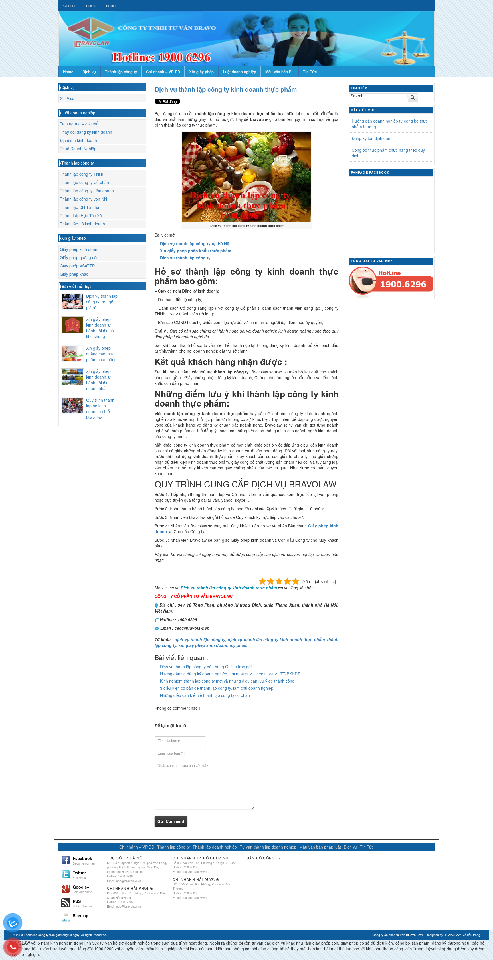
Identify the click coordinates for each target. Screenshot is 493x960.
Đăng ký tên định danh (372, 138)
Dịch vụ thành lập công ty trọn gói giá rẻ (102, 301)
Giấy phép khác (74, 274)
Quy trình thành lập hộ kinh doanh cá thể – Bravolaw (100, 408)
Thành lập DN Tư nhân (81, 207)
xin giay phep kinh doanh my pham (213, 645)
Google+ (82, 888)
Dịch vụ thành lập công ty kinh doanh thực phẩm (226, 89)
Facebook (84, 860)
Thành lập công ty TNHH (82, 174)
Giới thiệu (69, 5)
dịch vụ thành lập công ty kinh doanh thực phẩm (276, 639)
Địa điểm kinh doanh (78, 140)
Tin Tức (310, 71)
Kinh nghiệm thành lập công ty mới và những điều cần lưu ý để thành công (227, 681)
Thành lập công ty (121, 71)
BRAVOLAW (452, 934)
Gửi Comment (170, 821)
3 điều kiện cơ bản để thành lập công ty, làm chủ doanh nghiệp (216, 688)
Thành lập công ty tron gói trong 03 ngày (51, 934)
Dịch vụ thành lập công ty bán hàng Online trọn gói (206, 666)
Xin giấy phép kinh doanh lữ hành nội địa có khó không (100, 327)
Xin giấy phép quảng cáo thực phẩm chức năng (101, 353)
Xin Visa (67, 98)
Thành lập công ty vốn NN (83, 199)
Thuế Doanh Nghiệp (78, 148)
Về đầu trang (471, 934)
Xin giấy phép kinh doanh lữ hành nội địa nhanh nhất (98, 379)
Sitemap (111, 5)
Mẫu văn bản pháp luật (320, 847)
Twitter (79, 874)
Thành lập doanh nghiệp (215, 847)
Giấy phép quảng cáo (79, 257)
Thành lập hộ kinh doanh (82, 224)
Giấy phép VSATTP (77, 266)
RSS (83, 902)
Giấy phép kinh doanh (80, 249)
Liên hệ (91, 5)
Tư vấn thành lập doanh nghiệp (268, 847)
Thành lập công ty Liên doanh (87, 190)
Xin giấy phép (201, 71)
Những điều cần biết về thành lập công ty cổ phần (205, 695)
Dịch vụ (89, 71)
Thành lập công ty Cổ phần (84, 182)
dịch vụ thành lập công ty (200, 639)
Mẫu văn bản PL (279, 71)
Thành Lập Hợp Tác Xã (81, 215)
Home (68, 71)
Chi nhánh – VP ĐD (163, 71)
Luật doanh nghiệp (239, 71)
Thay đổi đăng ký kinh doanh (86, 132)
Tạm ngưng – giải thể (79, 124)
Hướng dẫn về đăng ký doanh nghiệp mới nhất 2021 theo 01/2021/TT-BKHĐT (230, 674)
